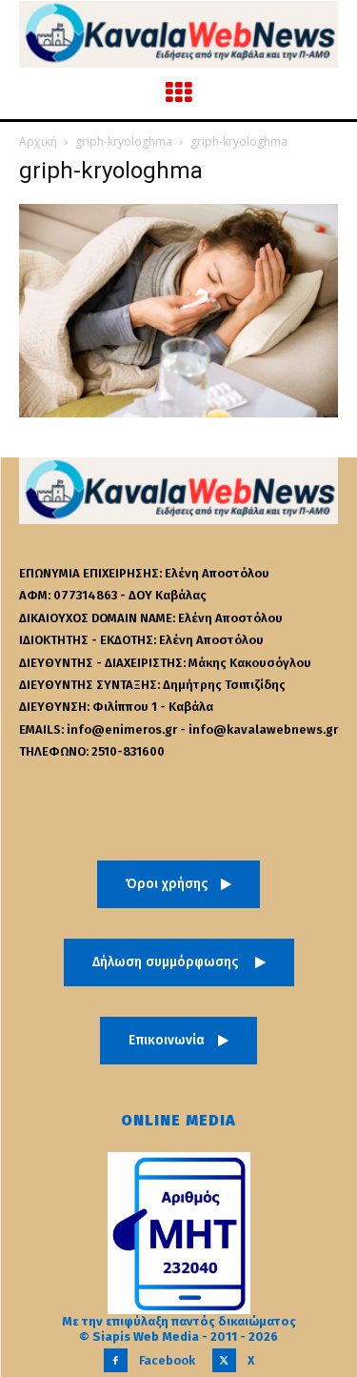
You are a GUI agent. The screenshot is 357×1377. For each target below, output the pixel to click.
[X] (224, 1360)
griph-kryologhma (123, 141)
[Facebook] (116, 1360)
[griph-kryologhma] (178, 412)
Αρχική (38, 141)
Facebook (167, 1360)
